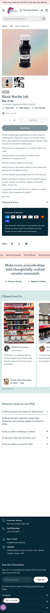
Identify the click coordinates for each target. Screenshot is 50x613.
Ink (11, 26)
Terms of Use (31, 586)
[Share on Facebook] (12, 244)
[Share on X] (19, 244)
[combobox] (24, 19)
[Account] (41, 10)
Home (4, 26)
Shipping (15, 104)
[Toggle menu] (3, 10)
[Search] (43, 18)
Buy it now (25, 128)
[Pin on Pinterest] (26, 244)
